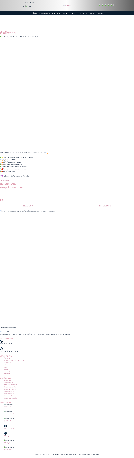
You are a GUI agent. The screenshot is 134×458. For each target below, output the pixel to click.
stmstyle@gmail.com (10, 414)
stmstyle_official (9, 428)
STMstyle (7, 436)
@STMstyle (7, 421)
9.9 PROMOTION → (106, 206)
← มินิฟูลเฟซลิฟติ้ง (27, 206)
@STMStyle (8, 450)
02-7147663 (8, 407)
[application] (86, 13)
